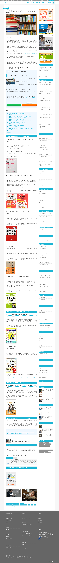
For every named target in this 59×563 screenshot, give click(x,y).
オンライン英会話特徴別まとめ (43, 257)
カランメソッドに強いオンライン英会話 (44, 98)
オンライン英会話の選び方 (43, 255)
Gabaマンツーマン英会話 (42, 193)
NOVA (40, 202)
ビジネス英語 (47, 442)
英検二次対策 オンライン (48, 444)
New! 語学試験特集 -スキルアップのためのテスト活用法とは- (45, 68)
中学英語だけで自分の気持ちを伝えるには (15, 126)
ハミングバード (41, 229)
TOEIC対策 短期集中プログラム (43, 138)
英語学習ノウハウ (52, 0)
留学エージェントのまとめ (43, 319)
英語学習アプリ (22, 0)
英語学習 (40, 442)
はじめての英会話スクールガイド (27, 518)
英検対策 (42, 0)
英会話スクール (7, 0)
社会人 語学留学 (49, 443)
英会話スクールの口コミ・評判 (43, 286)
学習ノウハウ (22, 503)
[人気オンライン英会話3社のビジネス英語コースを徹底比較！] (40, 400)
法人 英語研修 (49, 452)
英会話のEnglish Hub (50, 561)
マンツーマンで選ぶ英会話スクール (44, 149)
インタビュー (32, 2)
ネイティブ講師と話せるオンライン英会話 (45, 84)
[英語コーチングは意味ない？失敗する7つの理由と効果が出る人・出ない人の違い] (40, 418)
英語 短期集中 (43, 442)
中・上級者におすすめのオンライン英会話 (45, 119)
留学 (17, 0)
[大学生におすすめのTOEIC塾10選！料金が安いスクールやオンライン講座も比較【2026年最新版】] (40, 408)
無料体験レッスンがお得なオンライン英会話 (45, 91)
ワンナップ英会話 (41, 207)
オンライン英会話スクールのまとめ (44, 264)
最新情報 (28, 2)
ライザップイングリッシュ (43, 221)
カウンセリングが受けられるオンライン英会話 (45, 115)
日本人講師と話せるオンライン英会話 (44, 100)
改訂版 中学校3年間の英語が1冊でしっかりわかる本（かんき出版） (21, 116)
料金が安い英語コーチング (43, 156)
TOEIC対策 (27, 0)
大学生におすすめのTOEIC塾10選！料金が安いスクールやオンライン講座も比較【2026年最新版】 (47, 408)
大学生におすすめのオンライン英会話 (44, 124)
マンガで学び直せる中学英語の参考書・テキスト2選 (16, 122)
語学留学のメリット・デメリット (44, 310)
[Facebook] (8, 463)
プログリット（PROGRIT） (43, 216)
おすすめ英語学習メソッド (43, 353)
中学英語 (18, 506)
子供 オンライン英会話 (41, 452)
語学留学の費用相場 (42, 312)
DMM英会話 (40, 173)
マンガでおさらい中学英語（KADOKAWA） (18, 125)
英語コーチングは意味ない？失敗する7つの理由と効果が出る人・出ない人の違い (47, 417)
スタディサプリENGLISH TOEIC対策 (44, 327)
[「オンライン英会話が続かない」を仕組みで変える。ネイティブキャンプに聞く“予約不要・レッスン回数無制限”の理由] (40, 391)
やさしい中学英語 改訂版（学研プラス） (17, 119)
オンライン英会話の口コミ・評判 (27, 524)
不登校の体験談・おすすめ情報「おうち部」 (44, 532)
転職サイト (23, 544)
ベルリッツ (40, 191)
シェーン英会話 (41, 198)
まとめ (9, 132)
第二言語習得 (38, 2)
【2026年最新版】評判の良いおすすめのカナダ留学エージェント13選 (47, 425)
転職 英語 (46, 452)
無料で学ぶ (40, 347)
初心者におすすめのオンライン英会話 (44, 117)
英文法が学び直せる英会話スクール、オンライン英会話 (17, 130)
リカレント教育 (13, 506)
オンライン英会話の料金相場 (43, 253)
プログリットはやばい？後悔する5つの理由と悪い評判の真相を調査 (47, 412)
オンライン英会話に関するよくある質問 (44, 262)
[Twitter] (7, 463)
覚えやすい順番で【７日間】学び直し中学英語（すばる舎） (20, 117)
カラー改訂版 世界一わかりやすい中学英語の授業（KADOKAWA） (21, 120)
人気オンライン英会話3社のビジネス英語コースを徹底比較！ (47, 399)
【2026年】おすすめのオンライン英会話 (45, 82)
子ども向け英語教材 (42, 297)
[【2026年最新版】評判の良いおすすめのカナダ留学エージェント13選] (40, 426)
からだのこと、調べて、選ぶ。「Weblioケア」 (44, 536)
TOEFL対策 (32, 0)
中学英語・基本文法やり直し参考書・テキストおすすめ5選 (17, 113)
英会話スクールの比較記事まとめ (27, 535)
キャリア (56, 0)
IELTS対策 (37, 0)
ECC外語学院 (41, 200)
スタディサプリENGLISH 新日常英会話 (44, 325)
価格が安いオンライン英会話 (43, 89)
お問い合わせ (40, 520)
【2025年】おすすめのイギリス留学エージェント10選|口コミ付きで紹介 (47, 435)
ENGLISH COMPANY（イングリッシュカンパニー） (45, 214)
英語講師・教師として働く (43, 377)
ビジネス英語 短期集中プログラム (44, 145)
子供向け (47, 0)
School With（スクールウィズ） (43, 240)
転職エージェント (24, 542)
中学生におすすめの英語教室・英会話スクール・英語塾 (45, 165)
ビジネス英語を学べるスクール (43, 140)
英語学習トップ (2, 0)
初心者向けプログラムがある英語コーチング (45, 154)
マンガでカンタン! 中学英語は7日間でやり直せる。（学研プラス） (21, 123)
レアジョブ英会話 (41, 171)
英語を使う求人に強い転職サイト (44, 370)
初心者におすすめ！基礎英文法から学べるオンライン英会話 (17, 433)
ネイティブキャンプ (42, 178)
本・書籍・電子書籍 (9, 503)
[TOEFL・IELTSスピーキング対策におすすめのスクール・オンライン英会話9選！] (40, 431)
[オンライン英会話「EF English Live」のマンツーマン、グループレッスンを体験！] (40, 395)
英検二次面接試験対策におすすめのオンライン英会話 (45, 127)
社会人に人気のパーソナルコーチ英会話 (44, 275)
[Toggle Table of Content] (14, 37)
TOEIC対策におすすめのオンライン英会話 (45, 93)
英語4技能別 (49, 2)
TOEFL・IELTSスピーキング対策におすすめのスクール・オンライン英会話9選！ (47, 430)
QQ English (40, 180)
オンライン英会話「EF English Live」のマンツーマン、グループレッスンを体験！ (47, 395)
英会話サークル (41, 338)
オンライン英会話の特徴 (42, 248)
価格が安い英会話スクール (43, 147)
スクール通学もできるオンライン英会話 (44, 109)
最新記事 (18, 503)
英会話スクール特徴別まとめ (43, 284)
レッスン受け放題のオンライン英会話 (44, 105)
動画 (39, 340)
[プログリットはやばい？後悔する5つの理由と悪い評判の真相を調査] (40, 413)
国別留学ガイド (41, 317)
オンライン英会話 (12, 0)
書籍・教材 (14, 503)
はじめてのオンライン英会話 (43, 246)
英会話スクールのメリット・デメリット (44, 277)
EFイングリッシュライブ (42, 185)
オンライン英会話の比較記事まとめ (27, 533)
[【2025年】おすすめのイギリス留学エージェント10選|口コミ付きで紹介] (40, 435)
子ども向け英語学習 (9, 538)
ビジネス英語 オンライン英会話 (42, 443)
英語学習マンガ (8, 506)
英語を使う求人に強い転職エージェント (44, 368)
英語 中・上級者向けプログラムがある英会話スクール (45, 161)
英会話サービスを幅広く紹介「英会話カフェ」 (44, 533)
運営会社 (39, 518)
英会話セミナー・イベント (10, 518)
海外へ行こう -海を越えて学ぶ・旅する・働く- (45, 73)
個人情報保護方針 (40, 522)
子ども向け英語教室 (42, 299)
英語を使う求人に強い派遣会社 (43, 372)
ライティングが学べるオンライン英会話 (44, 107)
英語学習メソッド (44, 2)
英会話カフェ (41, 336)
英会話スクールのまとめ (42, 291)
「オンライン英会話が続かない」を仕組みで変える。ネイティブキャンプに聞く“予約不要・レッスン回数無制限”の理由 (47, 390)
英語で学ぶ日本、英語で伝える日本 (44, 70)
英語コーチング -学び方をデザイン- (44, 76)
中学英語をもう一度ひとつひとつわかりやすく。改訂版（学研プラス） (22, 114)
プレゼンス (40, 223)
